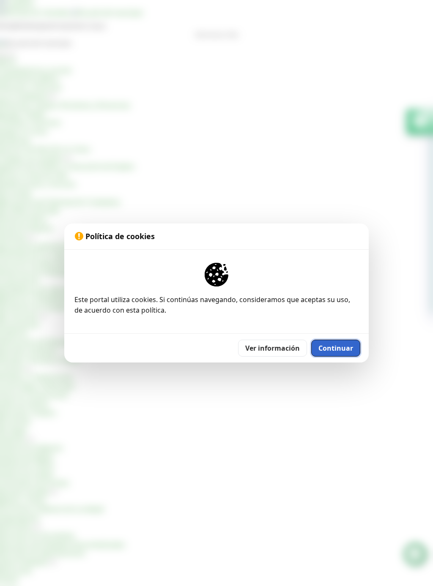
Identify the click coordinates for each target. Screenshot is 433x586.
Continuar (335, 348)
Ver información (272, 348)
